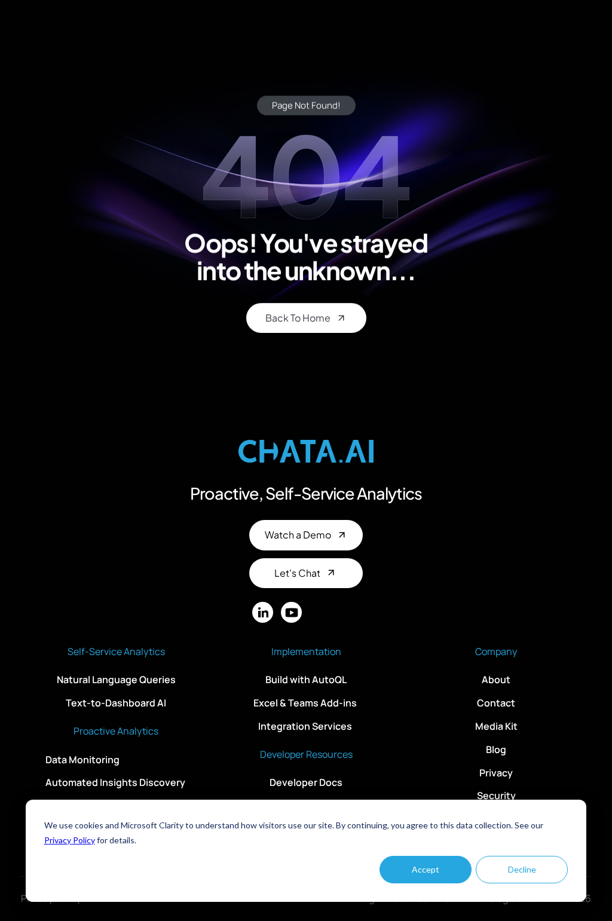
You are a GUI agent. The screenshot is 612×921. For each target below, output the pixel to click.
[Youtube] (291, 612)
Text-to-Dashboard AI (116, 702)
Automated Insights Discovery (115, 782)
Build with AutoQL (306, 679)
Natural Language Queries (116, 679)
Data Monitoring (82, 759)
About (496, 679)
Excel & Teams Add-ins (306, 702)
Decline (522, 869)
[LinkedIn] (262, 612)
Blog (496, 749)
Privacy (496, 772)
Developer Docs (306, 782)
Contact (496, 702)
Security (496, 795)
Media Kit (496, 726)
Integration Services (306, 726)
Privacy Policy (69, 840)
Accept (425, 869)
